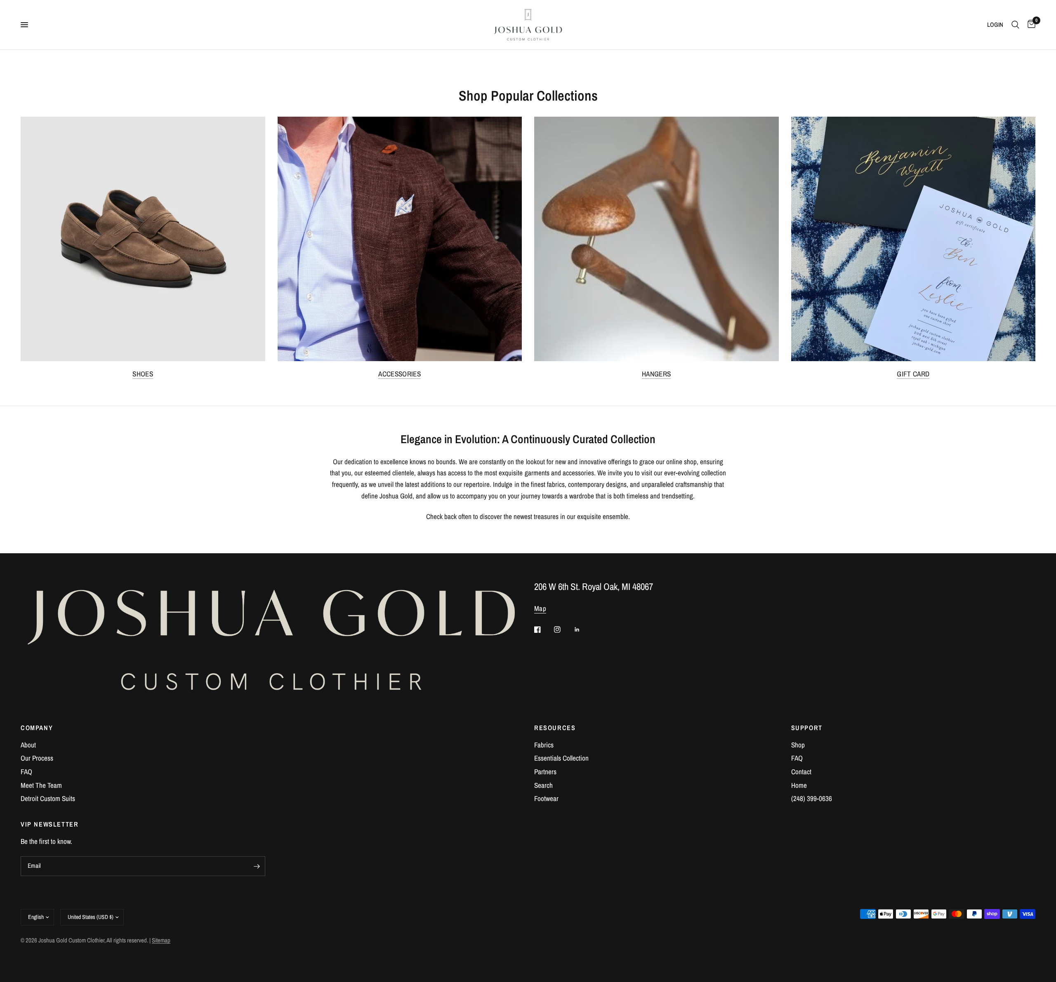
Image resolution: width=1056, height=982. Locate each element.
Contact (801, 771)
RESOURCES (555, 727)
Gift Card (913, 374)
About (28, 744)
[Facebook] (543, 629)
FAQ (26, 771)
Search (543, 785)
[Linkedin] (583, 629)
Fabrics (544, 744)
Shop (798, 744)
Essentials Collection (561, 758)
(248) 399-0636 (811, 798)
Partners (545, 771)
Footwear (546, 798)
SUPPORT (807, 727)
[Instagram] (563, 629)
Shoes (142, 374)
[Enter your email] (257, 866)
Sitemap (161, 940)
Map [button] (540, 608)
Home (799, 785)
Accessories (399, 374)
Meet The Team (41, 785)
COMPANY (37, 727)
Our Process (37, 758)
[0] (1029, 24)
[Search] (1015, 24)
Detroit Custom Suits (48, 798)
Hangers (656, 374)
